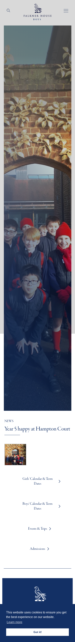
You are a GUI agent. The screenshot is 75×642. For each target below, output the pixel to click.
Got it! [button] (37, 632)
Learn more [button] (14, 622)
